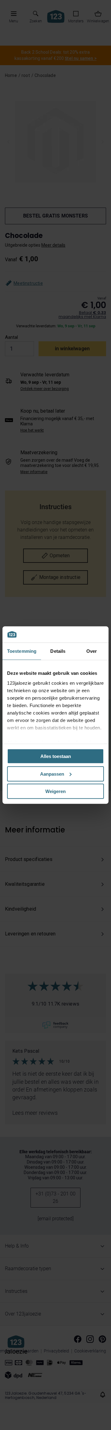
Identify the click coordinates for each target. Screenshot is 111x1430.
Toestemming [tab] (21, 651)
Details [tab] (57, 651)
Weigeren (55, 791)
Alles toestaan (55, 756)
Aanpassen (52, 773)
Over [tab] (91, 651)
